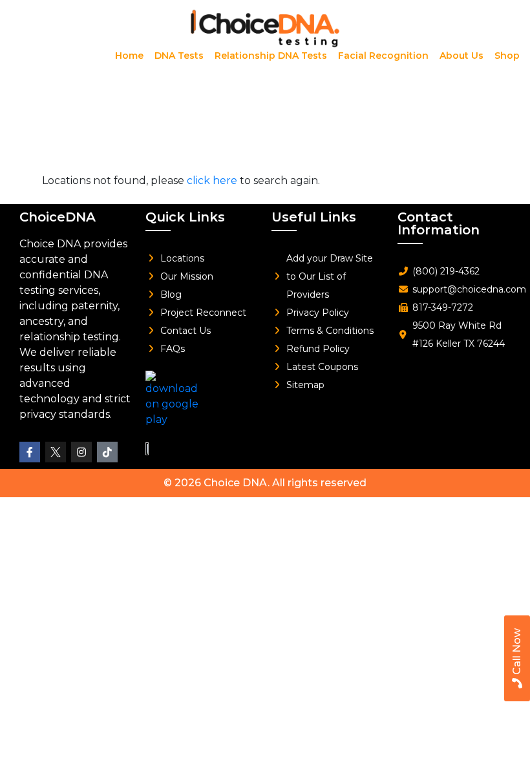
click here (212, 180)
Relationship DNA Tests (271, 55)
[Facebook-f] (29, 452)
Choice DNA (236, 483)
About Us (461, 55)
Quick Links (185, 217)
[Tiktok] (107, 452)
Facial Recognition (383, 55)
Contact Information (439, 223)
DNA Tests (179, 55)
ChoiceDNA (57, 217)
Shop (507, 55)
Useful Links (313, 217)
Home (129, 55)
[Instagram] (81, 452)
